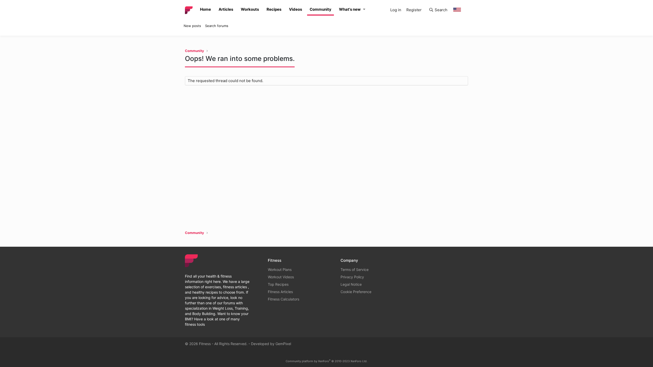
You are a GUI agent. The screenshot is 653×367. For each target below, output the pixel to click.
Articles (226, 9)
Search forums (216, 26)
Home (205, 9)
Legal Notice (351, 284)
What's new (350, 9)
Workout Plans (280, 269)
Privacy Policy (352, 277)
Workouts (250, 9)
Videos (295, 9)
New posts (192, 26)
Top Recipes (278, 284)
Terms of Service (355, 269)
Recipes (274, 9)
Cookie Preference (356, 292)
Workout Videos (281, 277)
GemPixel (283, 344)
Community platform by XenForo (326, 361)
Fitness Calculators (283, 299)
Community (320, 9)
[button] (364, 10)
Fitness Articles (280, 292)
